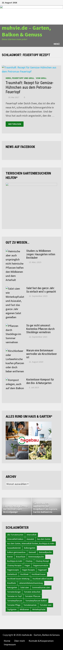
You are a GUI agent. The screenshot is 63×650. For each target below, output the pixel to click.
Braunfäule (20, 556)
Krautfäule (11, 583)
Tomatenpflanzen (14, 600)
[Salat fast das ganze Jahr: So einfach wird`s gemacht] (15, 288)
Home (7, 640)
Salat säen (24, 587)
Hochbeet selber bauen (42, 578)
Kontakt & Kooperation (41, 640)
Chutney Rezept (42, 561)
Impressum (10, 644)
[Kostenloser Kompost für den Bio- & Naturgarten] (15, 380)
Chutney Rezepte (14, 565)
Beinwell (32, 552)
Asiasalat (30, 539)
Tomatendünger (14, 592)
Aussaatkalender (14, 548)
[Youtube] (48, 2)
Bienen (10, 556)
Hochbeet (24, 574)
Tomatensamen (30, 605)
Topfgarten (12, 609)
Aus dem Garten (43, 539)
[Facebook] (44, 2)
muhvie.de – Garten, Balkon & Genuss (26, 31)
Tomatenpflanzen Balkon (36, 600)
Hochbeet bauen (39, 574)
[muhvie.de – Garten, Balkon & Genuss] (31, 15)
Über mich (19, 640)
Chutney (29, 561)
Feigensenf (42, 570)
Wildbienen (24, 609)
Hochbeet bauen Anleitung (18, 578)
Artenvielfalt (31, 534)
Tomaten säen (46, 605)
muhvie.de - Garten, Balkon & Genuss (40, 634)
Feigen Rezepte (28, 570)
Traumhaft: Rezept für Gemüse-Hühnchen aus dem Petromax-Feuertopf (30, 87)
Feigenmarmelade (40, 565)
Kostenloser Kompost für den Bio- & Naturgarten (40, 381)
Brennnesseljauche (36, 556)
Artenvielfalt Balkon (15, 539)
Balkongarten (29, 548)
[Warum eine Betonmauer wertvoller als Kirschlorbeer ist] (15, 351)
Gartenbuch (12, 574)
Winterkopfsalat (38, 609)
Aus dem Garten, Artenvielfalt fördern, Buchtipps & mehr (30, 543)
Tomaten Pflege (13, 605)
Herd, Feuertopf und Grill (20, 78)
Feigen (27, 565)
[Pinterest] (56, 2)
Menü (57, 43)
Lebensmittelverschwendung (31, 583)
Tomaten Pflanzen (32, 596)
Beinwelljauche (45, 552)
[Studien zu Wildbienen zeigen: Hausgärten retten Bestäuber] (15, 251)
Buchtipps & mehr (14, 561)
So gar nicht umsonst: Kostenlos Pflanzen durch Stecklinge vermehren (40, 329)
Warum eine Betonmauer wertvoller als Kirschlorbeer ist (41, 354)
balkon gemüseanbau (16, 552)
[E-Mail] (59, 2)
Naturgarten (12, 587)
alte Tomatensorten (15, 534)
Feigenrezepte (13, 570)
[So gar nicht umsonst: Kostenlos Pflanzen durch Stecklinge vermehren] (15, 326)
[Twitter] (52, 2)
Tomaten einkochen (32, 592)
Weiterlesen (14, 124)
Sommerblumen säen (41, 587)
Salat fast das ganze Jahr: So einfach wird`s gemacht (41, 289)
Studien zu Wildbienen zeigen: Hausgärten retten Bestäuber (40, 254)
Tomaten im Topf (14, 596)
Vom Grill (41, 78)
